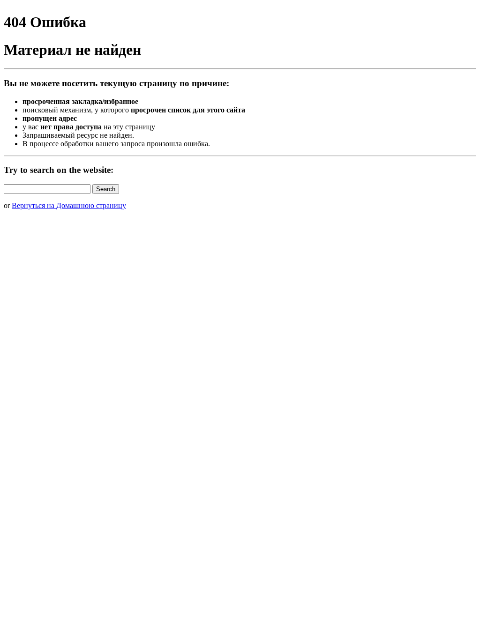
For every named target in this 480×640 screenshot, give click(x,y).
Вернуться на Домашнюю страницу (69, 205)
